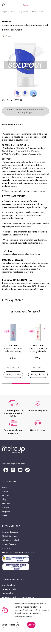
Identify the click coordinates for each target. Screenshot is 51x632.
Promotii (5, 495)
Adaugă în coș (13, 374)
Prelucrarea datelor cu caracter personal (18, 597)
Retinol (4, 515)
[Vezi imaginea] (25, 65)
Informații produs (12, 300)
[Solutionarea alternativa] (25, 558)
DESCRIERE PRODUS (12, 124)
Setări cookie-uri (10, 624)
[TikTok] (27, 469)
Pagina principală (8, 12)
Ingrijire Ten (23, 12)
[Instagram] (13, 469)
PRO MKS (6, 503)
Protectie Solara (37, 12)
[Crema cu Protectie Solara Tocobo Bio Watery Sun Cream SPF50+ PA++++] (13, 332)
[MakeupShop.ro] (25, 5)
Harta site (6, 548)
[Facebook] (5, 469)
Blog (4, 499)
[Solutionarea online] (25, 566)
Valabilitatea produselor (11, 540)
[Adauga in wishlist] (20, 327)
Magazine (6, 511)
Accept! (31, 624)
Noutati (5, 491)
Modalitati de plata (9, 536)
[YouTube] (20, 469)
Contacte (5, 507)
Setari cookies (7, 593)
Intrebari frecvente (9, 544)
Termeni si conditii (9, 589)
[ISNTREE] (7, 36)
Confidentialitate (8, 585)
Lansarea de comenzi (10, 532)
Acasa (4, 487)
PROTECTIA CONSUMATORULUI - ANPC (19, 552)
